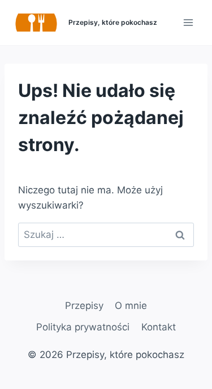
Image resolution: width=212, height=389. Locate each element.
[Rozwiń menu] (188, 22)
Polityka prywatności (82, 327)
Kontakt (158, 327)
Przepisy (84, 305)
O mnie (131, 305)
